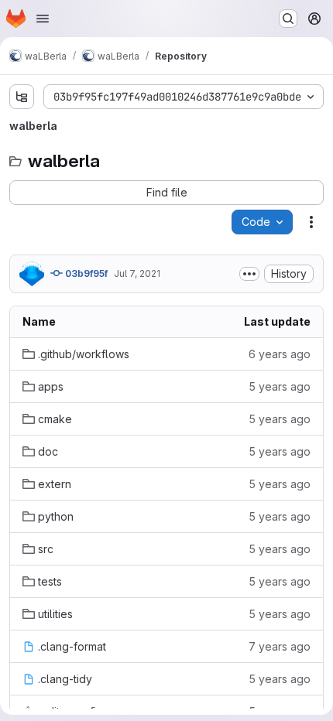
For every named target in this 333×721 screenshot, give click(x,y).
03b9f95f (85, 273)
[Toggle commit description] (249, 274)
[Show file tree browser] (21, 96)
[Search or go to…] (288, 18)
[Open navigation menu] (42, 18)
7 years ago (280, 646)
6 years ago (280, 353)
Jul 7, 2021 (137, 273)
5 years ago (280, 386)
